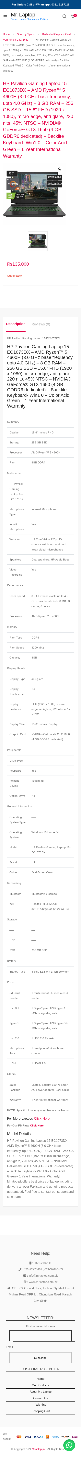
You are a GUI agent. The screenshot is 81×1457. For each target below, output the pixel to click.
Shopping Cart (40, 1411)
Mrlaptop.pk (38, 1449)
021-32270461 (33, 1269)
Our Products (40, 1385)
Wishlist (41, 1404)
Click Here (42, 1118)
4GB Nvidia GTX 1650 (15, 39)
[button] (69, 1445)
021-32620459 (53, 1269)
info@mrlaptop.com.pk (43, 1275)
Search (65, 16)
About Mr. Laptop (41, 1391)
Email (9, 1346)
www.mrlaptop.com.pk (43, 1282)
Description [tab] (16, 324)
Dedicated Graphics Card (56, 34)
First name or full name (40, 1326)
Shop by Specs (26, 34)
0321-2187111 (43, 1263)
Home (6, 34)
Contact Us (40, 1398)
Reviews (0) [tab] (40, 324)
